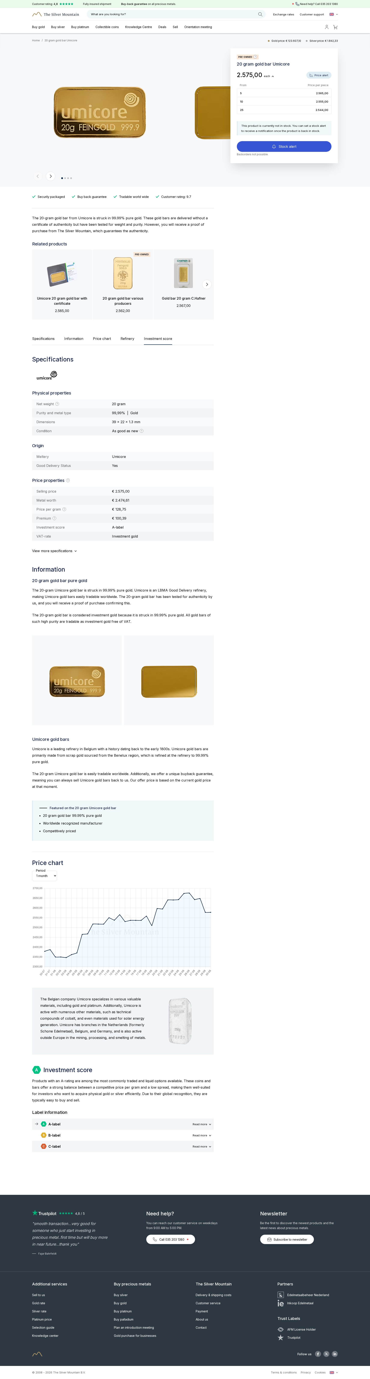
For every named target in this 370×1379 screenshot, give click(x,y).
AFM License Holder (301, 1329)
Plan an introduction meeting (134, 1327)
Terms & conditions (284, 1372)
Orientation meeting (198, 27)
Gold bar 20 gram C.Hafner (184, 298)
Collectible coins (107, 27)
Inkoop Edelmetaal (300, 1303)
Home (36, 40)
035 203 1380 (329, 4)
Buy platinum (80, 27)
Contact (201, 1327)
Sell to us (38, 1295)
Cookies (320, 1372)
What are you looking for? (108, 14)
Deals (162, 27)
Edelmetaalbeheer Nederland (308, 1295)
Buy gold (38, 27)
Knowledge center (45, 1335)
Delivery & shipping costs (213, 1295)
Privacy (306, 1372)
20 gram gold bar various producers (123, 301)
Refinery (127, 338)
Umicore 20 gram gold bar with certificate (62, 301)
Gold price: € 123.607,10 (287, 40)
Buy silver (58, 27)
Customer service (208, 1303)
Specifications (43, 338)
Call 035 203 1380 (171, 1239)
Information (73, 338)
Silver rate (39, 1311)
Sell (175, 27)
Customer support (312, 14)
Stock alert (287, 146)
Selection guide (43, 1327)
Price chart (102, 338)
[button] (38, 176)
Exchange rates (283, 14)
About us (202, 1319)
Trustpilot (293, 1337)
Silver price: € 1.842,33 (324, 40)
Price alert (321, 75)
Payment (202, 1311)
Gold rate (38, 1303)
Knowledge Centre (138, 27)
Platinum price (42, 1319)
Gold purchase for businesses (135, 1335)
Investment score (158, 338)
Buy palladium (123, 1319)
